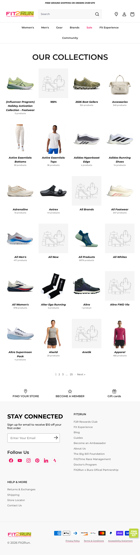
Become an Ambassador (90, 443)
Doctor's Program (85, 464)
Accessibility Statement (120, 541)
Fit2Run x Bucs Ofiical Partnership (96, 470)
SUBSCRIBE (56, 438)
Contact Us (14, 505)
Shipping (13, 494)
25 (71, 374)
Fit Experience (83, 427)
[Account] (124, 14)
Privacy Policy (73, 541)
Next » (81, 374)
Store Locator (16, 500)
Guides (78, 437)
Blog (77, 432)
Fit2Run (24, 542)
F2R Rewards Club (86, 421)
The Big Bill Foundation (89, 453)
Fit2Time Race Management (92, 459)
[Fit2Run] (20, 14)
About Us (80, 448)
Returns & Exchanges (21, 489)
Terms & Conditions (94, 541)
